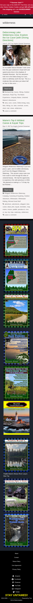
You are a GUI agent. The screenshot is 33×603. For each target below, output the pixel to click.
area (6, 103)
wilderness (18, 108)
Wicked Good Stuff (14, 201)
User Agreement (16, 565)
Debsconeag (21, 103)
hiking (8, 105)
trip (9, 212)
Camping (5, 196)
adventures (15, 204)
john (13, 207)
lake (15, 105)
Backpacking (9, 92)
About (16, 553)
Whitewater (14, 199)
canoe (5, 207)
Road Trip (13, 95)
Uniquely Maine (16, 97)
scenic (26, 105)
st (3, 212)
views (12, 108)
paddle (15, 209)
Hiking (21, 92)
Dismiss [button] (16, 11)
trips (12, 212)
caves (14, 103)
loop (28, 207)
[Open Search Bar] (30, 14)
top (6, 212)
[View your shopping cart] (25, 14)
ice (12, 105)
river (27, 209)
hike (4, 105)
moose (9, 209)
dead (9, 207)
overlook (20, 105)
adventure (8, 204)
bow (28, 204)
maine (5, 209)
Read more (8, 89)
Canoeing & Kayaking (16, 196)
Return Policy (16, 561)
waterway (17, 212)
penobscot (21, 209)
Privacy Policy (16, 569)
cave (10, 103)
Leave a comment (10, 111)
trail (8, 108)
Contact (16, 557)
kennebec (23, 207)
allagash (23, 204)
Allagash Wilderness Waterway (15, 193)
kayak (17, 207)
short (4, 108)
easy (27, 103)
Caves (16, 92)
